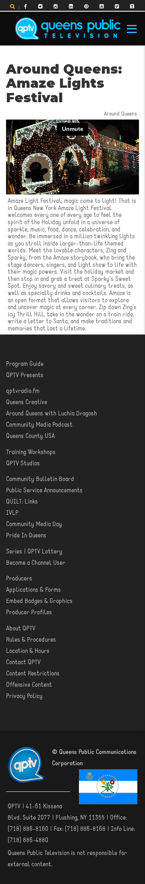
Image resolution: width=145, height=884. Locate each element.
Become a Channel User (35, 563)
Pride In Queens (26, 536)
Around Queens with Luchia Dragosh (51, 414)
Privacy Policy (24, 696)
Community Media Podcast (39, 425)
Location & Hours (28, 651)
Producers (19, 579)
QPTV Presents (25, 375)
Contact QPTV (23, 662)
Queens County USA (30, 436)
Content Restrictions (33, 674)
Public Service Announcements (44, 490)
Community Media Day (34, 524)
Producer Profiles (29, 612)
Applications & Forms (33, 590)
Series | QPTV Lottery (34, 552)
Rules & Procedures (31, 640)
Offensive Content (29, 685)
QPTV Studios (23, 464)
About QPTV (20, 629)
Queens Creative (26, 402)
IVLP (12, 513)
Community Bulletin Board (40, 479)
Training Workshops (31, 452)
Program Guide (25, 364)
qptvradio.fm (22, 391)
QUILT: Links (22, 502)
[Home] (67, 28)
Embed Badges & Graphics (39, 601)
